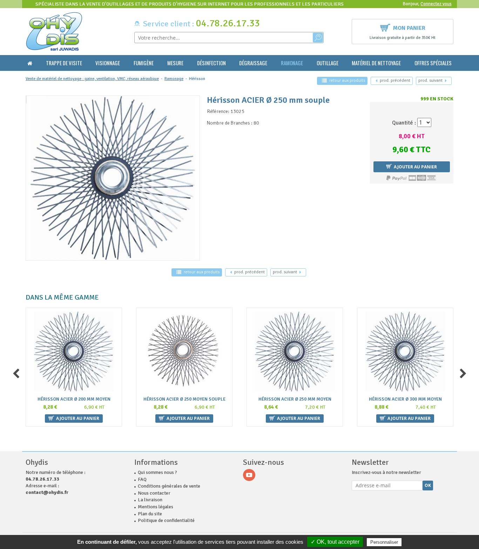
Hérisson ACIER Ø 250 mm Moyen (294, 399)
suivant (430, 80)
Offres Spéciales (433, 63)
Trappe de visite (64, 63)
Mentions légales (155, 507)
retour (347, 80)
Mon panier (409, 28)
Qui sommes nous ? (157, 472)
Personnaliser (384, 542)
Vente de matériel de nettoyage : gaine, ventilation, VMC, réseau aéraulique (92, 78)
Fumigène (144, 63)
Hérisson (197, 78)
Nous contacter (154, 493)
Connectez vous (436, 4)
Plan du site (150, 514)
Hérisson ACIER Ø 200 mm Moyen (74, 399)
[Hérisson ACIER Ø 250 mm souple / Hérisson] (26, 99)
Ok (428, 485)
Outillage (327, 63)
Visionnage (107, 63)
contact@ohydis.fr (47, 492)
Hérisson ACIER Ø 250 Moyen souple (184, 399)
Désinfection (211, 63)
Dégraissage (253, 63)
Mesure (175, 63)
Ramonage (292, 63)
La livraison (150, 500)
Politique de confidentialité (166, 520)
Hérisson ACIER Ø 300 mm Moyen (405, 399)
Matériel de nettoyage (376, 63)
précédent (395, 80)
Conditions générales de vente (169, 486)
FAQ (142, 479)
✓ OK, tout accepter (335, 542)
